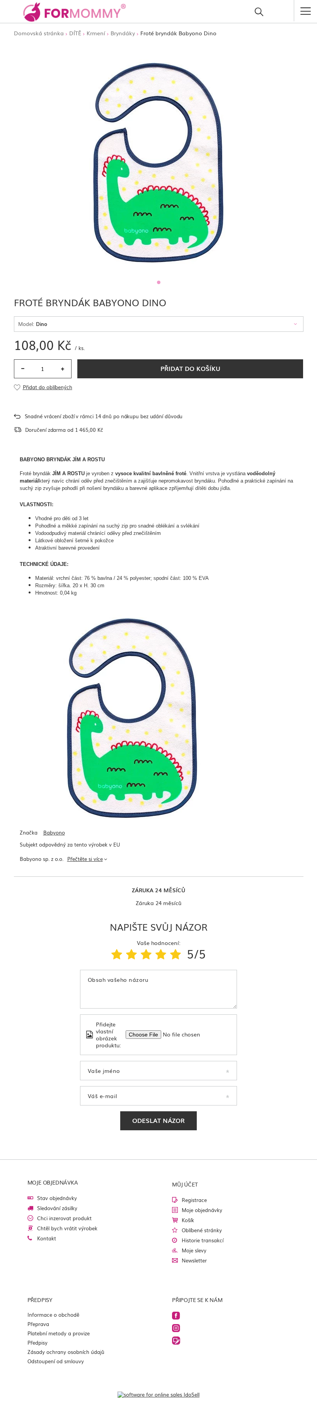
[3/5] (146, 953)
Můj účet (185, 1184)
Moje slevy (194, 1250)
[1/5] (116, 953)
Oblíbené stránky (202, 1230)
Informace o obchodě (53, 1315)
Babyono (54, 832)
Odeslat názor (158, 1120)
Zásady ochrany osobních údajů (65, 1352)
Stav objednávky (57, 1198)
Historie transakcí (202, 1240)
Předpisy (37, 1342)
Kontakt (46, 1238)
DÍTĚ (75, 33)
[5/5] (175, 953)
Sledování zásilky (57, 1208)
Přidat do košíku (190, 368)
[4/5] (160, 953)
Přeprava (38, 1324)
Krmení (96, 33)
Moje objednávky (202, 1210)
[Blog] (228, 1340)
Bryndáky (123, 33)
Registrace (194, 1200)
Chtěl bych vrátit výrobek (67, 1228)
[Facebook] (228, 1316)
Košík (188, 1220)
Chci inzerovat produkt (64, 1218)
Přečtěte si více (85, 858)
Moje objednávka (52, 1182)
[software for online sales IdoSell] (158, 1394)
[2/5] (131, 953)
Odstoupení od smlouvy (55, 1361)
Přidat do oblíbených (47, 387)
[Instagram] (228, 1328)
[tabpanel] (158, 159)
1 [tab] (158, 282)
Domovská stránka (39, 33)
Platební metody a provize (58, 1333)
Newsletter (194, 1260)
